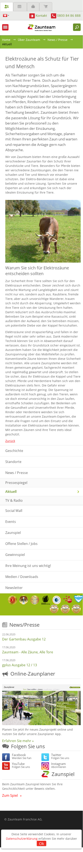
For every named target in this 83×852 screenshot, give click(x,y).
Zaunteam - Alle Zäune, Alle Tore (27, 652)
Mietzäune (20, 6)
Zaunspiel (63, 773)
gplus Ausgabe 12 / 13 (19, 665)
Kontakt (41, 15)
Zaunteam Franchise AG (25, 819)
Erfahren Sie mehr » (18, 740)
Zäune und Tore (6, 6)
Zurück (10, 441)
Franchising (33, 6)
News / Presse (58, 40)
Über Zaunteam (29, 40)
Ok (41, 843)
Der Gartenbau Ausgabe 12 (24, 639)
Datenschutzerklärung (22, 839)
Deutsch (6, 15)
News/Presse (24, 624)
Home (6, 40)
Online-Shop (45, 6)
